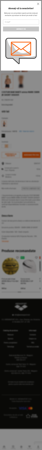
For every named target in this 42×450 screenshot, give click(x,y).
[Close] (38, 4)
